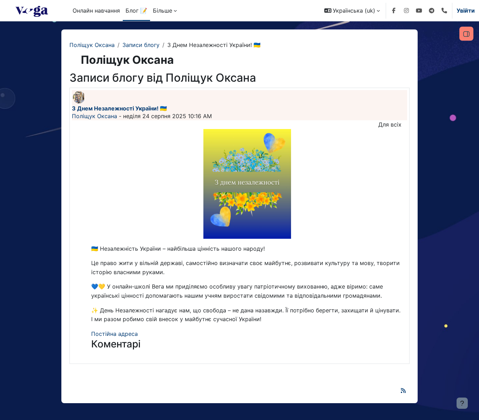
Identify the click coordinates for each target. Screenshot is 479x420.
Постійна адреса (114, 333)
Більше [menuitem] (162, 10)
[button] (352, 10)
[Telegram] (431, 10)
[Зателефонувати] (444, 10)
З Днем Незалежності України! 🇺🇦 (119, 108)
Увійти (466, 10)
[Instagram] (406, 10)
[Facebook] (393, 10)
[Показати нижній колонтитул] (462, 403)
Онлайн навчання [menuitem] (96, 10)
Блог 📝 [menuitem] (136, 10)
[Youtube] (419, 10)
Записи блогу (141, 44)
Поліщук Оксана (92, 44)
